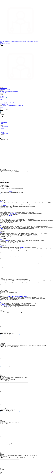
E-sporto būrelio (1, 228)
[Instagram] (1, 164)
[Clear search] (7, 109)
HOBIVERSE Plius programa (3, 97)
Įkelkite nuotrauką (2, 469)
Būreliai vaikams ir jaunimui (4, 122)
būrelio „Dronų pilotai (32, 235)
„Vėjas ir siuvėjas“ (6, 305)
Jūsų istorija (1, 472)
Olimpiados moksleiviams (6, 91)
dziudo (21, 247)
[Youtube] (3, 164)
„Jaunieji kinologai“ (7, 240)
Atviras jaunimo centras (4, 89)
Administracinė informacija (22, 41)
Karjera (26, 41)
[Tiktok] (16, 164)
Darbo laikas (1, 41)
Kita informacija (1, 94)
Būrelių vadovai (14, 41)
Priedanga (14, 105)
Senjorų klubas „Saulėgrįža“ (3, 92)
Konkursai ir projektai (35, 41)
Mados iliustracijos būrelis (3, 304)
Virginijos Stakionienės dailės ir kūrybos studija (22, 296)
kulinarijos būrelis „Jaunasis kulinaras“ (12, 296)
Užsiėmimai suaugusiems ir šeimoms (3, 103)
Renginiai (1, 99)
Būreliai (1, 89)
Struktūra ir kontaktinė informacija (6, 41)
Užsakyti (3, 114)
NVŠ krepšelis (1, 43)
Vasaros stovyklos (8, 89)
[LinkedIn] (2, 164)
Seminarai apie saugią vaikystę (8, 43)
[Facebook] (0, 164)
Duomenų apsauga (18, 41)
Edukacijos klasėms (2, 91)
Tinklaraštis (4, 43)
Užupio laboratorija (2, 96)
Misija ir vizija (11, 41)
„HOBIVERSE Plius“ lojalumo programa (19, 105)
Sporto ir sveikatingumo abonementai (3, 88)
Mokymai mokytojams (16, 91)
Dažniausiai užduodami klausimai (30, 41)
